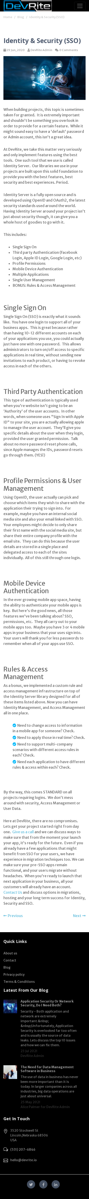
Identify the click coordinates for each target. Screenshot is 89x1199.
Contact (9, 960)
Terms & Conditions (19, 982)
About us (10, 953)
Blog (20, 17)
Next (77, 915)
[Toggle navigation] (80, 6)
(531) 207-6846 (22, 1149)
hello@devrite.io (23, 1160)
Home (7, 17)
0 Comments (68, 50)
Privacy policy (14, 974)
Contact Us (12, 892)
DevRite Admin (41, 50)
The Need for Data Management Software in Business (47, 1069)
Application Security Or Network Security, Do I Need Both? (47, 1003)
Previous (15, 915)
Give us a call (23, 832)
